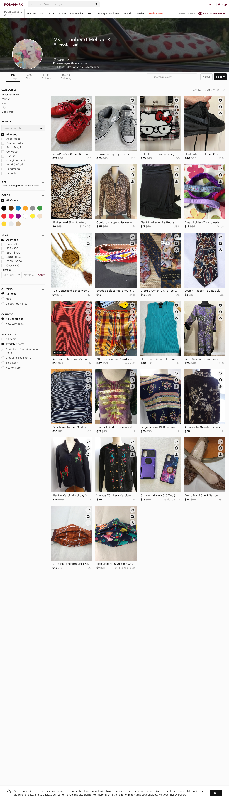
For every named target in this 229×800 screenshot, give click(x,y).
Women (31, 13)
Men (42, 13)
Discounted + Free (17, 303)
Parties (140, 13)
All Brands (12, 134)
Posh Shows (156, 13)
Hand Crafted (14, 164)
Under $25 (12, 244)
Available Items (15, 344)
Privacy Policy (177, 794)
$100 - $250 (14, 257)
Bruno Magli (13, 147)
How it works (186, 13)
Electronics (77, 13)
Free (8, 298)
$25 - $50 (12, 248)
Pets (90, 13)
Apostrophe (13, 138)
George (10, 156)
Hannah (11, 173)
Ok (215, 792)
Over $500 (13, 265)
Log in (211, 4)
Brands (128, 13)
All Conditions (14, 318)
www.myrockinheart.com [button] (72, 63)
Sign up (222, 4)
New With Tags (15, 323)
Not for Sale (13, 367)
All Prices (12, 239)
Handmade (13, 168)
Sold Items (12, 362)
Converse (12, 151)
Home (62, 13)
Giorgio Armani (15, 160)
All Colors (12, 200)
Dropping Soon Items (18, 357)
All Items (11, 293)
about (206, 76)
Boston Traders (15, 143)
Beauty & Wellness (108, 13)
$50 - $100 (13, 252)
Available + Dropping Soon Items (22, 350)
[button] (36, 4)
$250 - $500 (14, 261)
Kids (52, 13)
